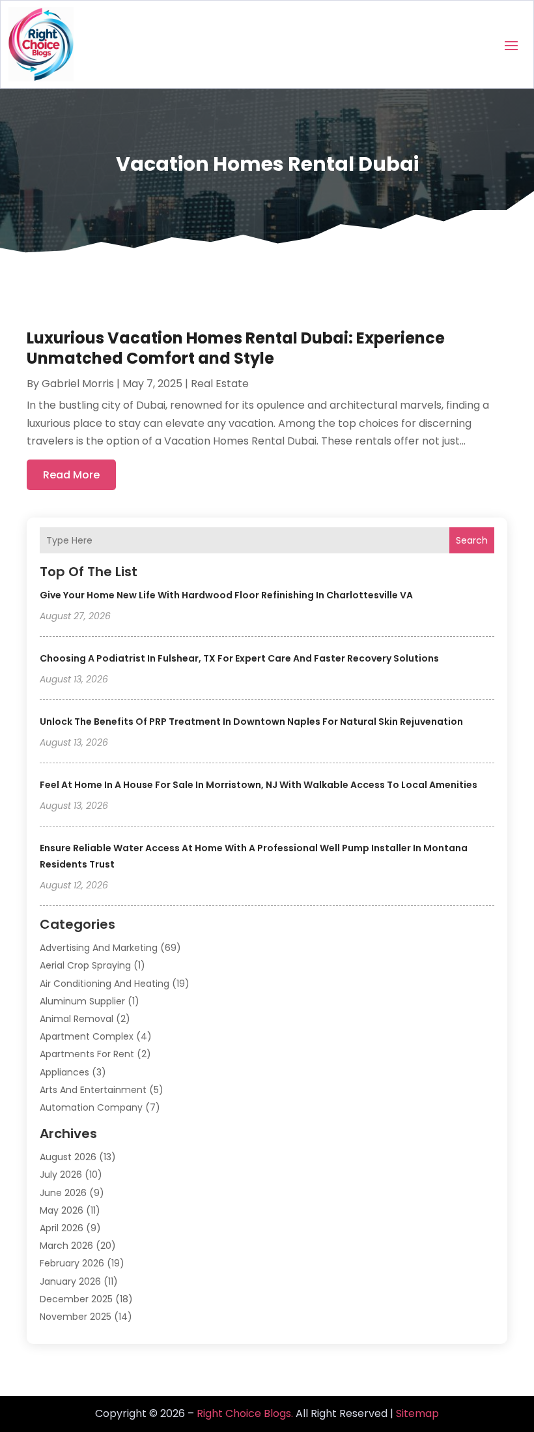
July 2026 (61, 1174)
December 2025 (76, 1299)
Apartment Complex (87, 1036)
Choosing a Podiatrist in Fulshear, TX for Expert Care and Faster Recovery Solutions (239, 658)
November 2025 (75, 1316)
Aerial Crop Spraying (85, 965)
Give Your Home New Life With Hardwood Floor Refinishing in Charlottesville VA (226, 595)
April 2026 (61, 1228)
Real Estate (220, 383)
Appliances (64, 1072)
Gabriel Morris (78, 383)
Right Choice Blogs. (245, 1413)
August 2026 (68, 1156)
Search (472, 540)
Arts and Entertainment (93, 1089)
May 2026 (61, 1210)
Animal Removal (76, 1018)
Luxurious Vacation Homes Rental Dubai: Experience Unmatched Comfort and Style (236, 348)
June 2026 (63, 1192)
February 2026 (72, 1263)
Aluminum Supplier (82, 1001)
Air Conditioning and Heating (104, 983)
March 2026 (66, 1245)
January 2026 (70, 1281)
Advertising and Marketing (99, 947)
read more (71, 474)
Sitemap (417, 1413)
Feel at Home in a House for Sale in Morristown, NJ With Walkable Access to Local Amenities (258, 784)
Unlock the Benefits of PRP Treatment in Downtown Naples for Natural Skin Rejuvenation (251, 721)
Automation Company (91, 1107)
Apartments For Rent (87, 1053)
